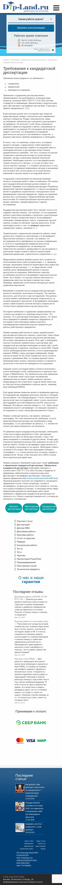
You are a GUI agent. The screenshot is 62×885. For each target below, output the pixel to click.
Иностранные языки (27, 566)
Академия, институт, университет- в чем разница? (34, 827)
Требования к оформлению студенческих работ (26, 846)
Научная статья (24, 521)
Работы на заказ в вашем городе (40, 846)
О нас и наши (31, 579)
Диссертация (23, 524)
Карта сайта (29, 841)
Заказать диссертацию (14, 507)
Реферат (21, 542)
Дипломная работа (26, 531)
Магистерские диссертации (32, 507)
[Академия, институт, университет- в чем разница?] (19, 827)
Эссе (19, 552)
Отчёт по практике (26, 538)
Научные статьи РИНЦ (24, 659)
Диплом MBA (23, 528)
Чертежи (21, 555)
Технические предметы (28, 569)
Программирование (26, 562)
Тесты (20, 548)
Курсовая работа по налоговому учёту (31, 621)
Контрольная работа (27, 545)
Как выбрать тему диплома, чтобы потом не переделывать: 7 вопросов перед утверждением (35, 790)
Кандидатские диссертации (49, 507)
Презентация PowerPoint (29, 559)
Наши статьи (40, 841)
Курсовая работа (25, 535)
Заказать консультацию (31, 27)
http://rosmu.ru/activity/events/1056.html (40, 478)
